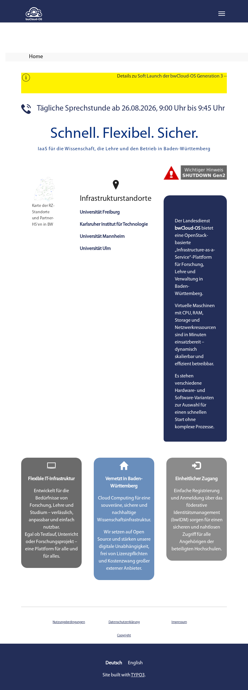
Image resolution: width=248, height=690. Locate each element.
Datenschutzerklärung (124, 622)
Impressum (179, 622)
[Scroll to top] (234, 676)
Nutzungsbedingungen (69, 622)
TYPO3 (138, 675)
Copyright (124, 635)
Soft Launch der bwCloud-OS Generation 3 (180, 76)
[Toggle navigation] (222, 13)
